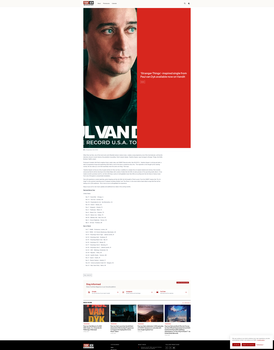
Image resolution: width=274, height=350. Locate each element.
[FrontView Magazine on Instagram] (167, 348)
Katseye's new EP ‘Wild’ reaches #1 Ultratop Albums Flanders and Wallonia (151, 348)
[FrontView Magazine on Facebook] (170, 348)
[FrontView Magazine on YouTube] (174, 348)
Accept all (236, 344)
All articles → (186, 302)
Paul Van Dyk (86, 323)
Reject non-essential (248, 344)
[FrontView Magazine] (88, 346)
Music (112, 347)
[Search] (184, 3)
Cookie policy (261, 340)
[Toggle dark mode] (189, 3)
